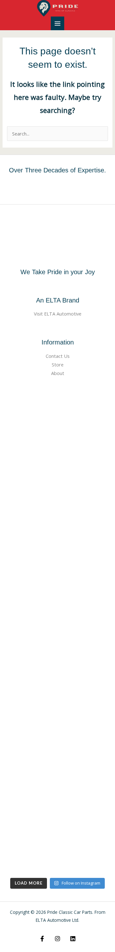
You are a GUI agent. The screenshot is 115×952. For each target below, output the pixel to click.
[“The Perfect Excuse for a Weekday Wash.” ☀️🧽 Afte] (57, 603)
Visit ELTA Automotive (57, 313)
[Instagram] (57, 939)
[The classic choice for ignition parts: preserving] (57, 663)
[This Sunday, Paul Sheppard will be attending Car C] (57, 483)
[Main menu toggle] (57, 23)
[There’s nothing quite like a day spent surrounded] (57, 783)
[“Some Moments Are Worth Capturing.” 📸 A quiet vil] (57, 422)
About (57, 373)
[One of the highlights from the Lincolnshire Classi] (57, 723)
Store (58, 364)
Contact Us (58, 356)
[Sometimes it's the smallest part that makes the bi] (57, 844)
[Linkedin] (73, 939)
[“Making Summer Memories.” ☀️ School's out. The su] (57, 543)
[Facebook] (42, 939)
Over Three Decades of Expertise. (57, 170)
